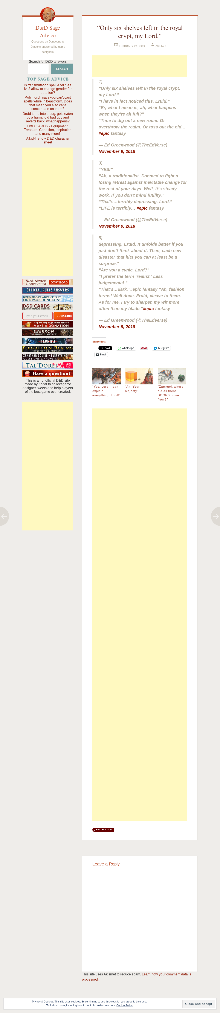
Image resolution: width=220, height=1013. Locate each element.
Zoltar (161, 46)
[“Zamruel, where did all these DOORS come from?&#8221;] (172, 376)
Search (62, 69)
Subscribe (65, 316)
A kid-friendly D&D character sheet (47, 140)
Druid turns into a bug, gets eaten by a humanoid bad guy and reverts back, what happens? (48, 117)
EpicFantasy (104, 830)
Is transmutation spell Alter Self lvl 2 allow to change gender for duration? (48, 88)
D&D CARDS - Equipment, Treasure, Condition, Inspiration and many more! (48, 130)
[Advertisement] (47, 212)
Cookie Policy (124, 1005)
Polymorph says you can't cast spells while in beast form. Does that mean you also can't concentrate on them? (48, 103)
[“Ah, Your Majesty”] (139, 376)
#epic (104, 133)
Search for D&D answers (48, 61)
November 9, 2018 (117, 151)
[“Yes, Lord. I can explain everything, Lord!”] (106, 376)
